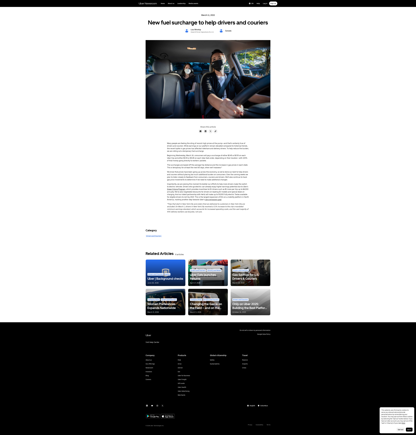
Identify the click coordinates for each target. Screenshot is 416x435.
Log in (265, 3)
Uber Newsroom (148, 3)
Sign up (273, 3)
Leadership (181, 3)
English (252, 406)
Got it (409, 429)
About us (171, 3)
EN (252, 3)
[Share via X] (210, 131)
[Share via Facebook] (200, 131)
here (403, 423)
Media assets (193, 3)
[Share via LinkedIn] (205, 131)
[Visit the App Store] (168, 416)
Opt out (400, 429)
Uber (148, 335)
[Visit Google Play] (153, 416)
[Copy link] (215, 131)
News (163, 3)
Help (258, 3)
